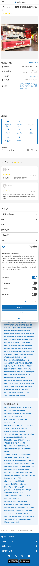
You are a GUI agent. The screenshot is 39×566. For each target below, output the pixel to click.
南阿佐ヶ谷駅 (26, 330)
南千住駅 (21, 389)
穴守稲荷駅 (7, 328)
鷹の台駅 (6, 372)
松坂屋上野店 (7, 516)
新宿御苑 (14, 516)
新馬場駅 (22, 366)
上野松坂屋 (15, 431)
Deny (19, 318)
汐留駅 (28, 383)
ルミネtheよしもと (9, 428)
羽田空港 (13, 408)
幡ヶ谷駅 (23, 357)
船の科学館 (14, 443)
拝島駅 (33, 372)
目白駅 (30, 386)
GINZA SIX (30, 466)
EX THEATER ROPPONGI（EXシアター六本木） (18, 454)
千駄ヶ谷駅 (12, 377)
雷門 (16, 487)
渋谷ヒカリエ (25, 428)
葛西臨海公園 (21, 410)
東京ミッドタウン (20, 463)
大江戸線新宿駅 (15, 342)
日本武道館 (27, 449)
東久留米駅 (7, 345)
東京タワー (7, 507)
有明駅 (23, 377)
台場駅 (18, 377)
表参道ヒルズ (23, 484)
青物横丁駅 (7, 369)
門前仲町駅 (18, 336)
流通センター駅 (24, 360)
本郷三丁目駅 (7, 392)
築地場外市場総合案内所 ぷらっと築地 (23, 460)
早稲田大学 (18, 466)
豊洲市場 (6, 451)
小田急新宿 (7, 443)
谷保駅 (28, 342)
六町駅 (25, 348)
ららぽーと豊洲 (22, 419)
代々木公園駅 (27, 369)
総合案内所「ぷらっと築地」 (12, 522)
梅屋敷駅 (17, 357)
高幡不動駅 (22, 351)
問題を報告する (33, 62)
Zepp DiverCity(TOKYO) (11, 457)
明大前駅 (12, 336)
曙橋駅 (10, 354)
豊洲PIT (31, 510)
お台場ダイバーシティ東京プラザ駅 (14, 490)
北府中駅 (6, 336)
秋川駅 (32, 351)
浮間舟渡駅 (21, 345)
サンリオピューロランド (11, 419)
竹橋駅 (18, 372)
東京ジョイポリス (23, 507)
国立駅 (23, 383)
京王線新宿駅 (28, 363)
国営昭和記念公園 (9, 510)
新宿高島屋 (18, 413)
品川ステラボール (9, 487)
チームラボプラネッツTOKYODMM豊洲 (15, 501)
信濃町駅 (23, 328)
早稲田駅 (22, 395)
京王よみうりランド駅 (23, 392)
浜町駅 (23, 333)
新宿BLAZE (7, 475)
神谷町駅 (19, 339)
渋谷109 (31, 507)
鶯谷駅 (15, 374)
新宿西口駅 (30, 354)
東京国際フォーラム (24, 446)
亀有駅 (16, 363)
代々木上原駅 (21, 374)
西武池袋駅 (22, 431)
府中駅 (27, 333)
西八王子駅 (25, 339)
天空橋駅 (12, 386)
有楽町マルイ (18, 434)
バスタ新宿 (7, 408)
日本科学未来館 (8, 449)
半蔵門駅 (17, 386)
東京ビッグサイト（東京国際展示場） (14, 481)
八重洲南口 (14, 507)
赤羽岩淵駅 (7, 342)
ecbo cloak (4, 530)
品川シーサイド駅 (9, 360)
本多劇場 (24, 466)
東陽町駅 (28, 372)
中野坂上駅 (15, 389)
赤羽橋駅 (13, 369)
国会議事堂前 (30, 336)
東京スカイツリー (9, 413)
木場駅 (18, 395)
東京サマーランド (18, 493)
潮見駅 (23, 372)
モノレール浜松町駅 (9, 395)
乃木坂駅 (12, 333)
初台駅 (32, 383)
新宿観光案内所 (15, 475)
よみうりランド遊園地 (10, 410)
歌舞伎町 (28, 413)
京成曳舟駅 (22, 325)
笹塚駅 (28, 351)
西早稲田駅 (7, 330)
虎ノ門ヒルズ (20, 408)
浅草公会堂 (32, 475)
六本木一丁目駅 (8, 374)
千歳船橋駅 (20, 369)
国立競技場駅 (7, 389)
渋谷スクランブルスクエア (11, 422)
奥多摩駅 (6, 325)
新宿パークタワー (9, 466)
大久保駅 (13, 330)
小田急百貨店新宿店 (9, 519)
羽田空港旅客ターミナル (11, 440)
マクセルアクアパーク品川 (11, 498)
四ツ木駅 (16, 366)
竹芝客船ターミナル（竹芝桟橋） (13, 478)
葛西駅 (30, 348)
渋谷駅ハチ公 (7, 431)
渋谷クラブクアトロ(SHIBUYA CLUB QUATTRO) (18, 472)
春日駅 (14, 339)
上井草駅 (15, 354)
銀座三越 (17, 428)
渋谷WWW (22, 437)
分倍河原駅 (14, 348)
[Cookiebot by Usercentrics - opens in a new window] (29, 247)
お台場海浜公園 (8, 469)
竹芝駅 (28, 374)
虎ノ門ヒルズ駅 (16, 383)
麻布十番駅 (24, 386)
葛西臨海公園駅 (13, 325)
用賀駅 (14, 392)
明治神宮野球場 (8, 493)
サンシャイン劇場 (24, 457)
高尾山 (27, 469)
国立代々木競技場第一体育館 (21, 504)
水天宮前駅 (29, 366)
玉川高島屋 (21, 469)
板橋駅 (27, 389)
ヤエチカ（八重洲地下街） (11, 484)
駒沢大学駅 (29, 325)
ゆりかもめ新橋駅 (9, 363)
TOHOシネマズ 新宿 (28, 434)
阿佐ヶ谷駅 (15, 437)
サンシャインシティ (17, 416)
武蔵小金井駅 (28, 345)
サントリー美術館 (17, 513)
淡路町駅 (19, 330)
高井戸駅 (10, 366)
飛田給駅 (17, 333)
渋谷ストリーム (29, 463)
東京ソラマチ (7, 460)
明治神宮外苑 (24, 475)
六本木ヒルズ (7, 416)
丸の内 (15, 469)
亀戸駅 (30, 380)
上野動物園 (28, 490)
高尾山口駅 (19, 380)
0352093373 (34, 76)
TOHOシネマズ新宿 (28, 516)
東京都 (10, 530)
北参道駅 (20, 348)
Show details (29, 302)
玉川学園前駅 (14, 351)
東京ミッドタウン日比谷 (11, 446)
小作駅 (18, 328)
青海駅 (31, 339)
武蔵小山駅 (7, 348)
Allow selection (19, 313)
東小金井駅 (14, 345)
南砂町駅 (6, 333)
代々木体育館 (21, 443)
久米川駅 (21, 363)
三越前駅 (25, 380)
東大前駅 (12, 357)
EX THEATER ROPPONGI (23, 519)
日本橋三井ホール (18, 449)
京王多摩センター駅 (9, 380)
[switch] (34, 283)
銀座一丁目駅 (7, 383)
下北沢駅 (22, 342)
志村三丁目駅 (7, 339)
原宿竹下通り (24, 510)
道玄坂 (20, 516)
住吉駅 (5, 354)
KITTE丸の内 (7, 513)
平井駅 (32, 333)
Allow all (19, 307)
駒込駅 (5, 366)
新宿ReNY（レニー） (24, 440)
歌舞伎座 (25, 513)
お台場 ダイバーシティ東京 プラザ (13, 425)
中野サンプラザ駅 (9, 434)
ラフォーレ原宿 (28, 425)
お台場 (23, 413)
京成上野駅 (7, 351)
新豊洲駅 (6, 377)
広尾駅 (24, 336)
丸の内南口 (21, 487)
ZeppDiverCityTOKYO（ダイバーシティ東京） (17, 495)
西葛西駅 (6, 386)
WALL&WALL (8, 437)
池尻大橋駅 (12, 372)
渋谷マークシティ (9, 463)
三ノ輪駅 (13, 328)
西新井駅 (29, 328)
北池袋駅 (17, 360)
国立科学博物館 (8, 504)
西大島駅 (6, 357)
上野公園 (17, 510)
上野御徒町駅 (22, 354)
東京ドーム (28, 408)
